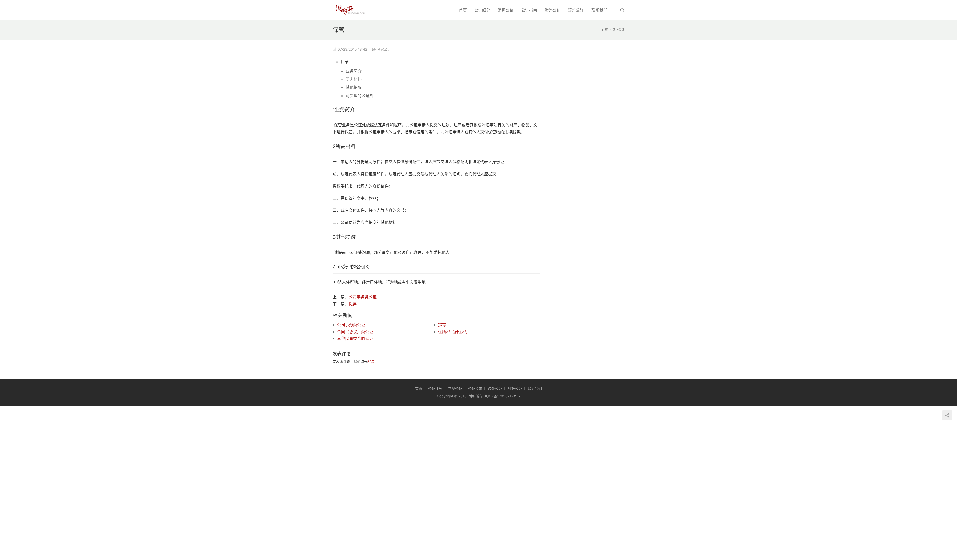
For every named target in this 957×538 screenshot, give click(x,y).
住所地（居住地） (454, 331)
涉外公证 (552, 10)
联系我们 (599, 10)
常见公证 (506, 10)
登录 (371, 361)
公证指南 (529, 10)
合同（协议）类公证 (355, 331)
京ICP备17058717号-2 (502, 396)
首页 (463, 10)
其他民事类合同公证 (355, 338)
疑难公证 (576, 10)
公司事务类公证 (363, 296)
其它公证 (384, 49)
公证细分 (482, 10)
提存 (353, 303)
